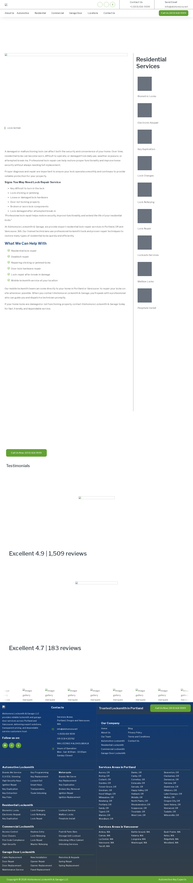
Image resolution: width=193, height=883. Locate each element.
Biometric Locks (147, 96)
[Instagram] (11, 745)
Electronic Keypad (148, 122)
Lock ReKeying (146, 202)
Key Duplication (146, 149)
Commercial (57, 13)
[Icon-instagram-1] (106, 4)
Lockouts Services (148, 255)
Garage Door (75, 13)
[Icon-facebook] (100, 4)
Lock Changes (146, 175)
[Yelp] (112, 4)
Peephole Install (147, 308)
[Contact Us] (126, 4)
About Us (9, 13)
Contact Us (136, 2)
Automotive (23, 13)
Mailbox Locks (146, 281)
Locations (93, 13)
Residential (40, 13)
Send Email (171, 2)
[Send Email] (161, 4)
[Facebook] (5, 745)
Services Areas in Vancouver (118, 826)
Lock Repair (144, 228)
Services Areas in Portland (117, 767)
